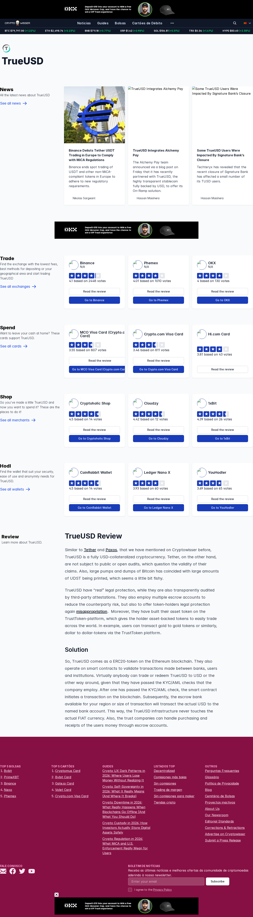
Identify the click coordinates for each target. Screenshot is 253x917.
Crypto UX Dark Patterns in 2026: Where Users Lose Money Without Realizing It (123, 775)
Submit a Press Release (223, 840)
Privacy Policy (162, 889)
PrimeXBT (11, 777)
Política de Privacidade (222, 783)
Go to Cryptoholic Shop (94, 438)
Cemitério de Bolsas (220, 796)
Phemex (10, 796)
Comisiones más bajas (170, 777)
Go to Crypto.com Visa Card (158, 369)
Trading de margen (168, 790)
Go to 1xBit (222, 438)
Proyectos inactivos (220, 802)
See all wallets (12, 489)
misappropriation (91, 611)
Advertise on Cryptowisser (225, 834)
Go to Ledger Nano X (158, 507)
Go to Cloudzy (158, 438)
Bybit (8, 771)
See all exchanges (15, 286)
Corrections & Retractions (225, 828)
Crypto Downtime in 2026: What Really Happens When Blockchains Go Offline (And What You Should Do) (123, 809)
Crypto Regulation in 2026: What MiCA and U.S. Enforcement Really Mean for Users (125, 846)
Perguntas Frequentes (222, 771)
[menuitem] (84, 23)
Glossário (212, 777)
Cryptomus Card (67, 771)
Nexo (8, 790)
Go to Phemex (158, 300)
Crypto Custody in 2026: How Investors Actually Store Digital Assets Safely (126, 827)
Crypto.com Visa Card (71, 796)
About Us (212, 809)
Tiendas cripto (165, 802)
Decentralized (164, 771)
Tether (90, 549)
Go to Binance (94, 300)
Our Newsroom (216, 815)
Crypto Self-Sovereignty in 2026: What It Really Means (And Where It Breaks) (123, 791)
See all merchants (14, 420)
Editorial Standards (219, 821)
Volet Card (63, 790)
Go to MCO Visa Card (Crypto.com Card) (99, 369)
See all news (10, 103)
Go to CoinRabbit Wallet (94, 507)
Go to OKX (222, 300)
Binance (10, 783)
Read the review (94, 291)
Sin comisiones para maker (174, 796)
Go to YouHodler (222, 507)
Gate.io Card (64, 783)
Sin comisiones (165, 783)
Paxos (111, 549)
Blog (208, 790)
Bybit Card (63, 777)
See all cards (10, 346)
